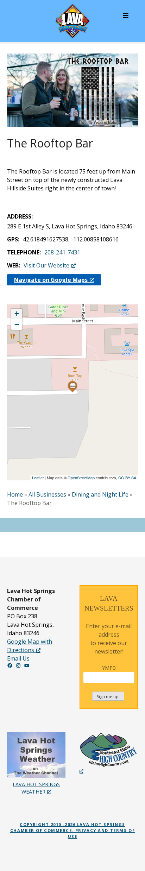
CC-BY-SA (127, 477)
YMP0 (108, 667)
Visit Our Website (46, 265)
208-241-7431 (62, 252)
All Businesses (47, 494)
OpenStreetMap (81, 477)
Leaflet (38, 477)
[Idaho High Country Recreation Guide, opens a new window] (109, 753)
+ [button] (16, 313)
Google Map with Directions (29, 646)
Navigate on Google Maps (51, 280)
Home (15, 494)
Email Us (18, 658)
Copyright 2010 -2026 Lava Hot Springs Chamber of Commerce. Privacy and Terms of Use (72, 830)
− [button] (16, 324)
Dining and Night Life (100, 494)
